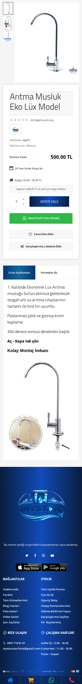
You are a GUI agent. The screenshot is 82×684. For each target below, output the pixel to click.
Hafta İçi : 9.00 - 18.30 (54, 643)
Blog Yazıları (11, 605)
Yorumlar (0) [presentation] (49, 272)
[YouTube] (52, 555)
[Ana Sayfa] (10, 680)
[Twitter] (28, 555)
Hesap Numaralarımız (55, 605)
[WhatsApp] (51, 680)
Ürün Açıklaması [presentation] (19, 272)
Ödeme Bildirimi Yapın (56, 611)
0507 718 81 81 (16, 643)
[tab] (19, 273)
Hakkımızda (11, 589)
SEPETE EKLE (49, 201)
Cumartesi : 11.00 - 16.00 (56, 648)
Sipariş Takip (49, 600)
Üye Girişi (47, 594)
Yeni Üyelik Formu (53, 589)
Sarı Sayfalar (11, 622)
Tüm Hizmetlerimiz (15, 600)
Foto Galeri (10, 611)
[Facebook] (35, 555)
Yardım (8, 594)
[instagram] (43, 555)
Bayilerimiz (53, 622)
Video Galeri (11, 616)
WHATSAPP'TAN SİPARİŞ (44, 218)
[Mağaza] (31, 680)
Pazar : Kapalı (50, 654)
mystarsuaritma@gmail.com (21, 648)
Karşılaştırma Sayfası (55, 616)
